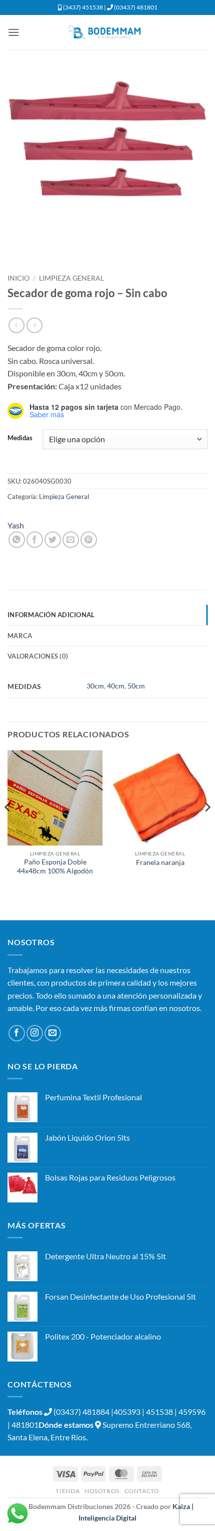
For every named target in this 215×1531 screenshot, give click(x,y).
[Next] (207, 826)
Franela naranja (160, 862)
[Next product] (16, 325)
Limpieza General (71, 278)
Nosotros (102, 1491)
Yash (16, 525)
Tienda (68, 1491)
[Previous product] (34, 325)
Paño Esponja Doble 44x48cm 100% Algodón (55, 866)
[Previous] (8, 826)
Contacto (142, 1491)
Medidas (20, 438)
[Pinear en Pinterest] (88, 539)
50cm (136, 685)
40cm (115, 685)
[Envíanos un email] (52, 1033)
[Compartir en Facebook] (34, 539)
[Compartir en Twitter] (52, 539)
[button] (14, 32)
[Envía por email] (70, 539)
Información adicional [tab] (51, 615)
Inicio (19, 278)
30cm (95, 685)
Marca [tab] (20, 636)
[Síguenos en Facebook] (16, 1033)
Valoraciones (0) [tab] (38, 656)
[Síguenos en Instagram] (34, 1033)
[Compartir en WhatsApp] (16, 539)
